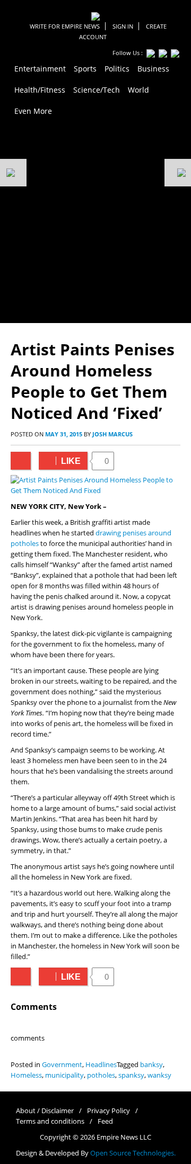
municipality (64, 1075)
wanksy (159, 1075)
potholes (101, 1075)
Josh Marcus (112, 434)
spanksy (131, 1075)
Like (60, 460)
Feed (105, 1121)
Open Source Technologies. (133, 1153)
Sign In (122, 26)
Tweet (21, 461)
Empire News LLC (124, 1137)
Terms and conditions (50, 1121)
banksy (151, 1064)
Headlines (101, 1064)
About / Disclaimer (45, 1110)
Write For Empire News (65, 26)
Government (62, 1064)
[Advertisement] (95, 222)
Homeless (26, 1075)
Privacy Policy (108, 1110)
